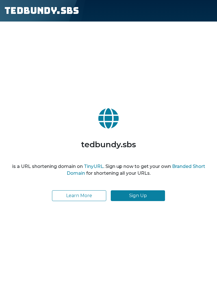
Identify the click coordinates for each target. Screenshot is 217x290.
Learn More (79, 195)
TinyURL (93, 166)
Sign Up (138, 195)
